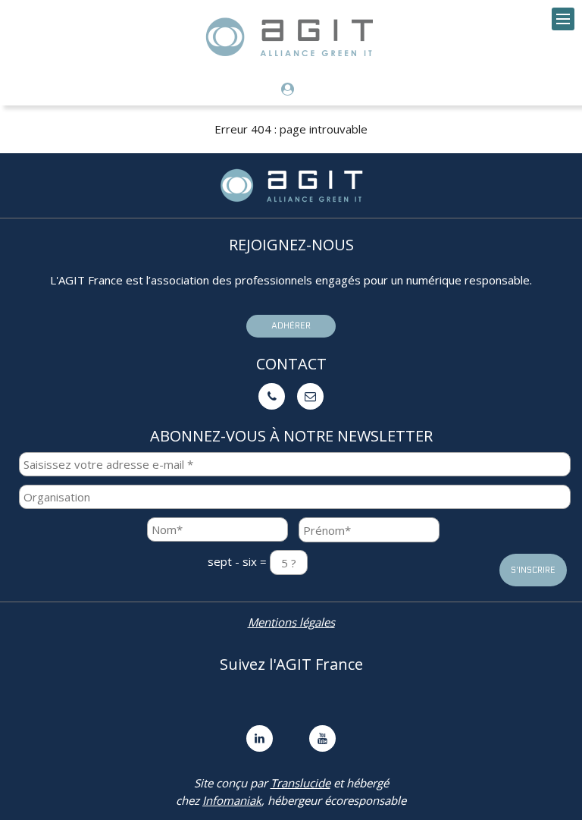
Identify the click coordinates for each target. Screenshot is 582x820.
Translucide (300, 782)
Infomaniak (231, 800)
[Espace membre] (291, 90)
